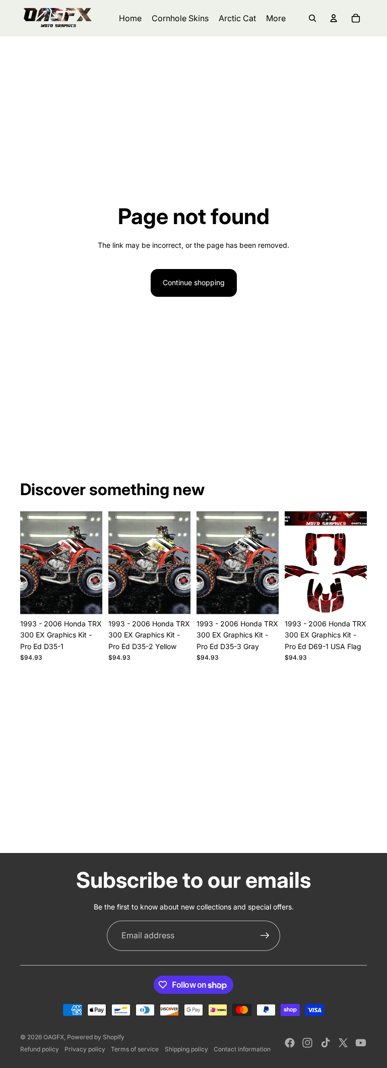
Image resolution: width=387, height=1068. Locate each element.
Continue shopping (194, 282)
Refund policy (39, 1049)
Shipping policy (186, 1049)
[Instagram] (307, 1043)
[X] (343, 1043)
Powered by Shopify (95, 1037)
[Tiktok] (325, 1043)
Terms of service (135, 1049)
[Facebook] (290, 1043)
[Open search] (312, 18)
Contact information (242, 1049)
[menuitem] (276, 18)
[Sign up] (265, 935)
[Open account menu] (333, 18)
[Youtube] (361, 1043)
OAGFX (53, 1037)
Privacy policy (84, 1049)
